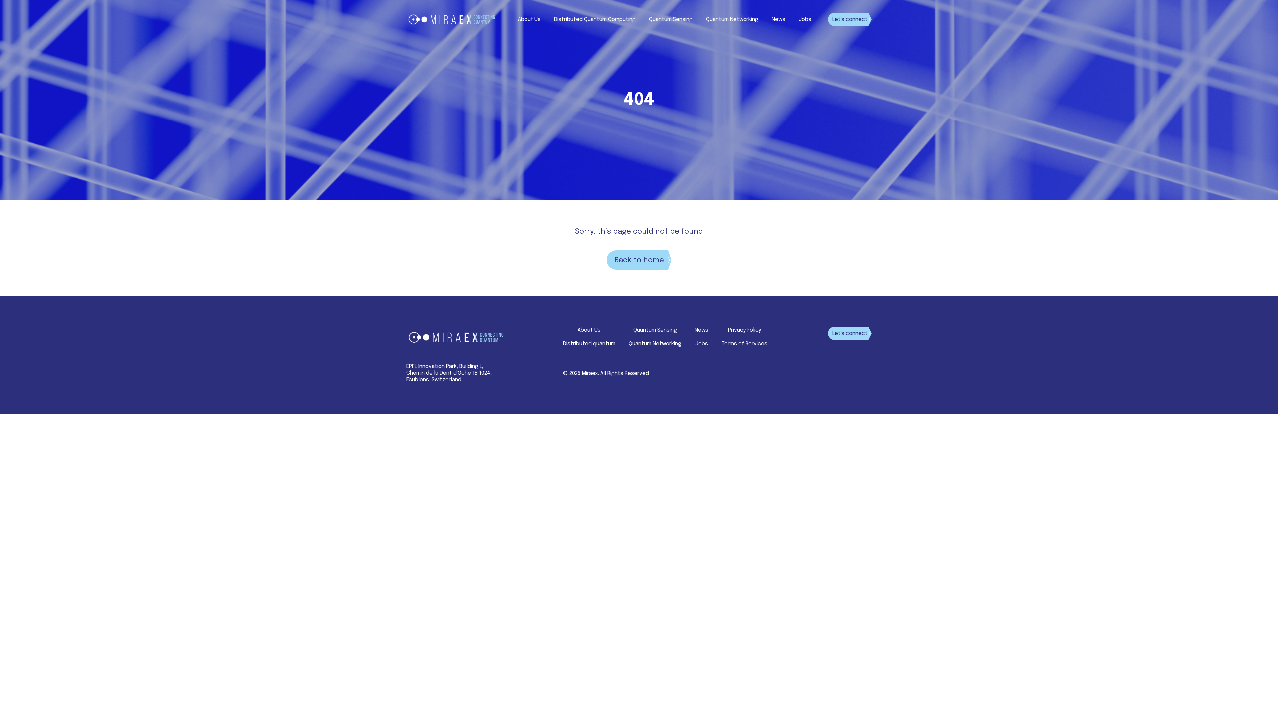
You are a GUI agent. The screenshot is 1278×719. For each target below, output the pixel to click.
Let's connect (850, 19)
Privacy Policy (744, 330)
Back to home (639, 260)
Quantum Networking (732, 19)
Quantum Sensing (671, 19)
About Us (529, 19)
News (778, 19)
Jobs (805, 19)
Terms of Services (744, 344)
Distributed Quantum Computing (595, 19)
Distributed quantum (589, 344)
